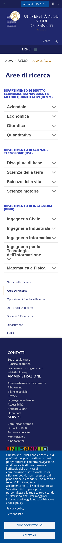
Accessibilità (16, 404)
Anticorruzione (17, 409)
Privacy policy (15, 508)
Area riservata (33, 4)
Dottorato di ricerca (20, 308)
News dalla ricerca (19, 282)
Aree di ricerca (17, 291)
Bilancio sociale (18, 392)
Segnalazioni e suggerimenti (26, 368)
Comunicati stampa (20, 424)
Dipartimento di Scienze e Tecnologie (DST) (26, 151)
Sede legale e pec (19, 359)
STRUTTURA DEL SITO (19, 432)
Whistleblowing (18, 372)
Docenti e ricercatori (20, 316)
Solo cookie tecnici (30, 525)
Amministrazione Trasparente (27, 383)
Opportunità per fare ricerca (26, 299)
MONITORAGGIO (16, 437)
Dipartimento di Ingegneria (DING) (28, 207)
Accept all (29, 535)
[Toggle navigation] (4, 4)
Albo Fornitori (16, 441)
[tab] (31, 106)
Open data (14, 413)
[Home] (13, 21)
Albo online (15, 387)
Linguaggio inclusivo (21, 400)
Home (9, 60)
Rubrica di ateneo (19, 364)
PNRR (10, 333)
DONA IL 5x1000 (17, 428)
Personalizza (15, 514)
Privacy (12, 396)
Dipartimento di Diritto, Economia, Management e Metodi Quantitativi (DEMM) (28, 93)
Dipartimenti (15, 325)
